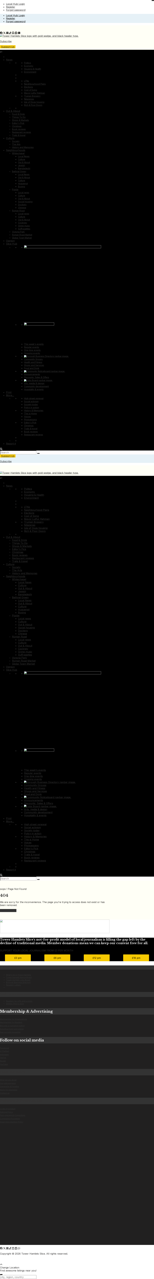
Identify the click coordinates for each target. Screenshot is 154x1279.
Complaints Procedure (10, 1118)
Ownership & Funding (9, 1086)
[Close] (153, 0)
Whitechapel (18, 153)
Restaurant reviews (21, 132)
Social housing (25, 201)
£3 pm (18, 957)
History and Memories (23, 147)
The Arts (16, 144)
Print (8, 392)
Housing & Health (32, 69)
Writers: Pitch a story (15, 1004)
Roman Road (18, 210)
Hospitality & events (34, 389)
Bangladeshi (24, 168)
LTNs (26, 81)
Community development (36, 386)
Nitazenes (29, 99)
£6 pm (57, 957)
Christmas (17, 126)
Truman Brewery (32, 96)
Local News (23, 156)
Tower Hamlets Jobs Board (18, 980)
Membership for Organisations (13, 1019)
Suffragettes (24, 228)
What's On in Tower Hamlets (18, 975)
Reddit (3, 1061)
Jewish (21, 165)
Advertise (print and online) (12, 1029)
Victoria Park (18, 231)
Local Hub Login (15, 3)
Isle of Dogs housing (34, 102)
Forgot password (15, 9)
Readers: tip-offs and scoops (19, 1001)
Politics (27, 63)
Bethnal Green (19, 171)
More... (10, 395)
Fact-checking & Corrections (12, 1115)
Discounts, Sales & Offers (36, 377)
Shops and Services (34, 365)
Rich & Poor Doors (33, 105)
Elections (28, 87)
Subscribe (6, 41)
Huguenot (23, 183)
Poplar (15, 189)
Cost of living (30, 90)
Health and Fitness (33, 362)
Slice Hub (11, 243)
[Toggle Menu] (1, 52)
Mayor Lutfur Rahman (34, 93)
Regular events (31, 347)
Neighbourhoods (15, 150)
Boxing (21, 186)
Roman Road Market (22, 234)
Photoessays (30, 419)
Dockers (22, 204)
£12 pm (97, 957)
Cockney (22, 222)
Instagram (4, 1054)
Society (16, 141)
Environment (30, 72)
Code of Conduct (7, 1109)
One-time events (32, 350)
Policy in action (31, 407)
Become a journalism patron (12, 1026)
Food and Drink (31, 368)
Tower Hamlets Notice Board (19, 977)
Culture (10, 138)
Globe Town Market (22, 237)
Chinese (22, 207)
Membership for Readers (11, 1022)
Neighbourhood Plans (35, 84)
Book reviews (19, 129)
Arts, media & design (34, 383)
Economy (28, 66)
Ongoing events (32, 353)
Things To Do (19, 117)
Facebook (4, 1048)
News (9, 59)
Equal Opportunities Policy (11, 1122)
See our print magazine (10, 1032)
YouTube (4, 1064)
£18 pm (136, 957)
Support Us (7, 46)
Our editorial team (8, 1083)
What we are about (8, 1080)
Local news (23, 192)
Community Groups (33, 359)
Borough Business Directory (18, 982)
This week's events (34, 344)
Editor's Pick (18, 123)
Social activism (31, 401)
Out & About (13, 111)
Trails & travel (18, 135)
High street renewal (33, 398)
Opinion (10, 240)
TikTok (3, 1058)
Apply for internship (8, 1090)
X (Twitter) (4, 1051)
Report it (11, 443)
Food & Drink (18, 114)
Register (10, 6)
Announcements (32, 374)
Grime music (24, 225)
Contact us (4, 1093)
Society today (31, 404)
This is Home (30, 413)
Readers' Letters (13, 985)
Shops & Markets (20, 120)
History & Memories (33, 410)
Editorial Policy (6, 1112)
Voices (27, 416)
